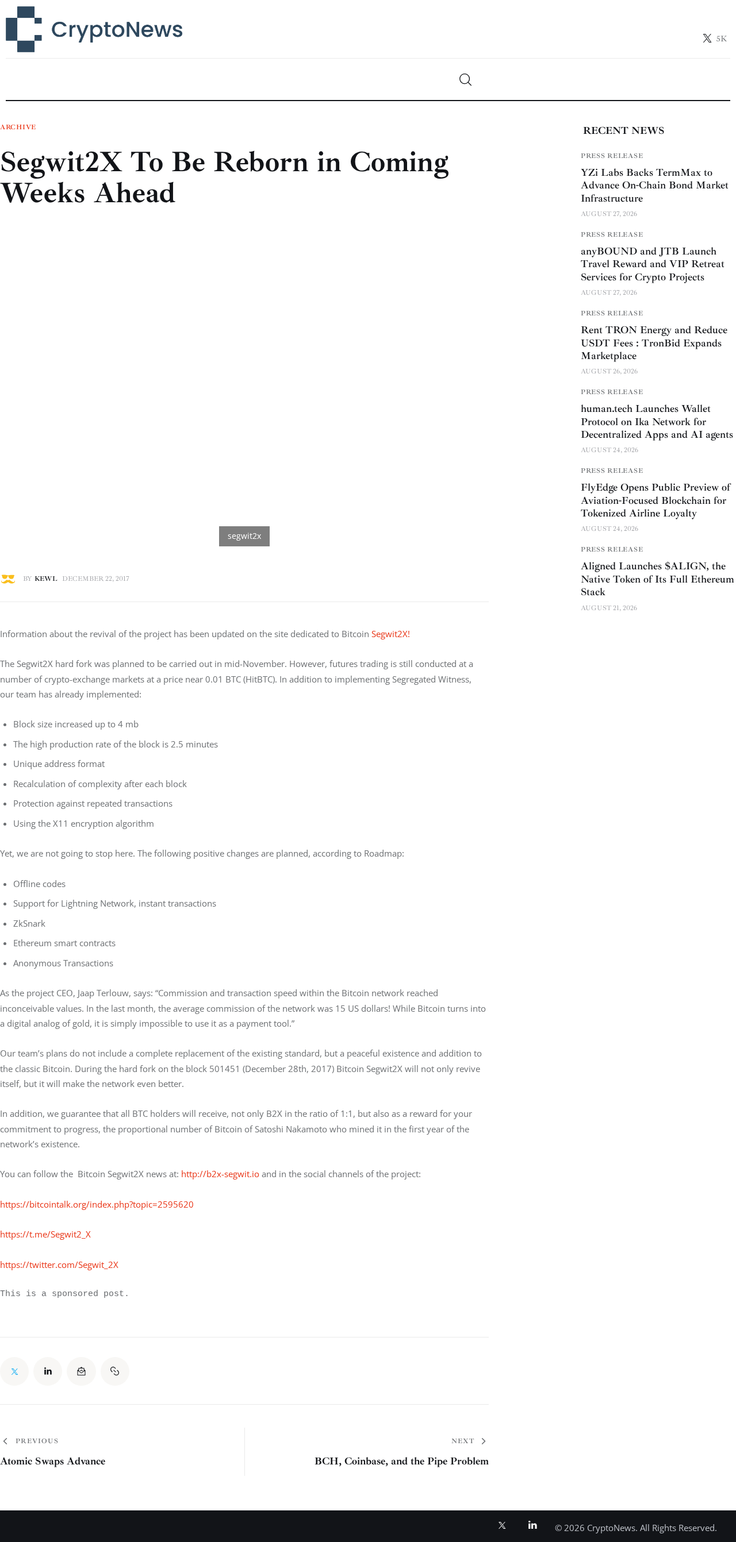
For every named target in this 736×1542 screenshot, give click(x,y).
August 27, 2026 (609, 213)
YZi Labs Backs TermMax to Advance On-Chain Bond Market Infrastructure (655, 184)
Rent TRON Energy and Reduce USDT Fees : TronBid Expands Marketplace (654, 342)
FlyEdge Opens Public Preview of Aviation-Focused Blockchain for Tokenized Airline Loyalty (655, 500)
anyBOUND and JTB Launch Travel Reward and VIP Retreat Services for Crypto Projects (652, 263)
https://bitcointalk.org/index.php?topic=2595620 (97, 1204)
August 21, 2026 (609, 607)
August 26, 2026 (609, 371)
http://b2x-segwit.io (220, 1173)
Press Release (612, 155)
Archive (18, 128)
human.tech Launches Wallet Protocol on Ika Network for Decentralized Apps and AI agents (657, 421)
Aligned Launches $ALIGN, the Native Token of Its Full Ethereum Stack (657, 579)
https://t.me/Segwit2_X (45, 1234)
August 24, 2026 (609, 450)
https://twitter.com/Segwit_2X (59, 1264)
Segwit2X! (390, 633)
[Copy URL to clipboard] (115, 1371)
